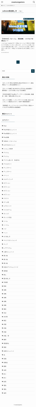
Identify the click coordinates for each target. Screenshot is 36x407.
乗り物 (6, 255)
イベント (6, 175)
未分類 (6, 316)
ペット (6, 232)
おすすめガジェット (9, 145)
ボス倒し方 (7, 236)
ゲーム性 (6, 202)
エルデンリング (8, 179)
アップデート (8, 168)
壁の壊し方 (7, 278)
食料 (5, 393)
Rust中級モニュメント (10, 129)
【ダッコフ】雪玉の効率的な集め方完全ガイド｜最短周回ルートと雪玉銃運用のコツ (18, 84)
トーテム (6, 225)
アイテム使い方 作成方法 (11, 160)
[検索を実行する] (33, 71)
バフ (5, 229)
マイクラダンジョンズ (10, 240)
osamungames (18, 2)
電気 (5, 385)
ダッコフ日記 (8, 217)
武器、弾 (6, 336)
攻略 (5, 290)
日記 (5, 313)
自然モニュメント (9, 351)
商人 (5, 274)
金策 (5, 370)
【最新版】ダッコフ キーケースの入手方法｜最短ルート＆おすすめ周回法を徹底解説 (18, 106)
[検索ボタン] (34, 2)
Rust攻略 (6, 137)
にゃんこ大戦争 (8, 148)
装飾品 (6, 362)
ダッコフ (6, 213)
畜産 (5, 347)
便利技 (6, 271)
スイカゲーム (8, 210)
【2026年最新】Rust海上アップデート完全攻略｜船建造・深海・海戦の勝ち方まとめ (18, 95)
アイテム (6, 152)
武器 (5, 324)
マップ (6, 244)
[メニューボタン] (2, 2)
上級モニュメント (9, 252)
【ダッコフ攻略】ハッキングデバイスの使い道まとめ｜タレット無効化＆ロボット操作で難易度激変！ (18, 100)
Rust (5, 126)
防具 (5, 381)
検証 (5, 320)
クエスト (6, 198)
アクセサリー (8, 164)
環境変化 (6, 343)
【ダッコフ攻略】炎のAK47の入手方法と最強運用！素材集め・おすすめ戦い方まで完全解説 (17, 89)
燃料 (5, 339)
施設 (5, 309)
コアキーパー (8, 206)
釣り (5, 374)
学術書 (6, 282)
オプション (7, 183)
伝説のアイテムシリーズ (11, 267)
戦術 (5, 286)
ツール (6, 221)
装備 (5, 358)
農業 (5, 366)
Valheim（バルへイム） (10, 141)
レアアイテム (8, 248)
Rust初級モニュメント (10, 133)
